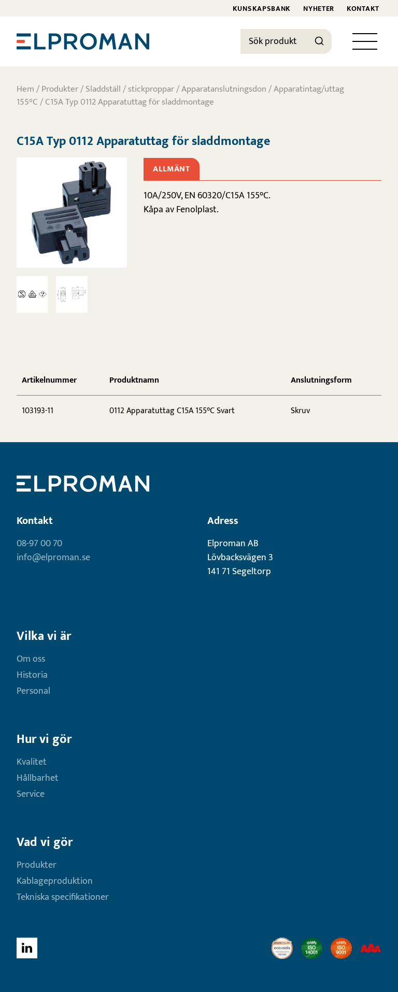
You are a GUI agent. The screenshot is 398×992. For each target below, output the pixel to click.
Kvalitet (32, 762)
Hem (25, 89)
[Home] (83, 41)
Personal (33, 691)
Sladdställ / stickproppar (130, 89)
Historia (32, 675)
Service (31, 794)
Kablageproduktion (55, 881)
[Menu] (364, 41)
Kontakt (363, 8)
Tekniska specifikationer (63, 897)
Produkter (59, 89)
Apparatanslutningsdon (223, 89)
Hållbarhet (38, 778)
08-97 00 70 (39, 543)
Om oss (31, 659)
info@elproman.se (53, 557)
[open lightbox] (72, 212)
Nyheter (318, 8)
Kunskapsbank (262, 8)
